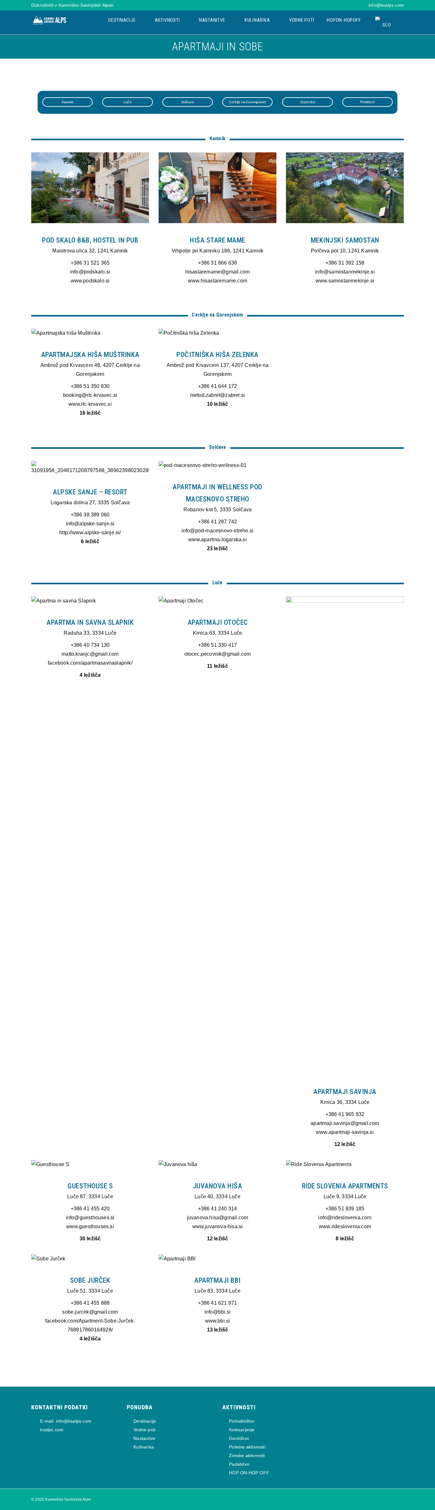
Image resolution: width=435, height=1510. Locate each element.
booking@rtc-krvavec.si (90, 395)
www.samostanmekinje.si (345, 280)
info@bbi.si (217, 1312)
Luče (128, 102)
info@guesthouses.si (90, 1217)
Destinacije (122, 20)
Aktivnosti (168, 20)
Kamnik (68, 102)
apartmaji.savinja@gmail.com (344, 1123)
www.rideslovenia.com (345, 1226)
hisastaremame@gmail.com (217, 271)
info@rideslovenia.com (344, 1217)
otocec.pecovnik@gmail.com (217, 654)
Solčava (187, 102)
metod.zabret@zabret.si (217, 395)
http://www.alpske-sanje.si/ (90, 532)
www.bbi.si (217, 1321)
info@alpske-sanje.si (90, 523)
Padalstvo (239, 1464)
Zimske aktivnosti (247, 1455)
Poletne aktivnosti (247, 1446)
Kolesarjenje (241, 1429)
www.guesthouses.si (90, 1226)
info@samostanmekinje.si (345, 271)
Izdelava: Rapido (337, 1402)
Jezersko (307, 102)
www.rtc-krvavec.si (90, 404)
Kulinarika (258, 20)
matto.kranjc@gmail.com (89, 654)
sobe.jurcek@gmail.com (90, 1312)
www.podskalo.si (90, 280)
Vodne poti (301, 20)
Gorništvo (239, 1438)
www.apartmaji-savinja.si (345, 1132)
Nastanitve (212, 20)
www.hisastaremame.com (217, 280)
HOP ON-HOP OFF (249, 1472)
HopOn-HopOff (344, 20)
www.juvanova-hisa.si (217, 1226)
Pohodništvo (241, 1421)
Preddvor (367, 102)
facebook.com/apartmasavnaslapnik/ (90, 663)
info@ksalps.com (386, 5)
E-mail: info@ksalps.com (65, 1421)
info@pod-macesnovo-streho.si (218, 530)
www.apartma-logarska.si (217, 539)
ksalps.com (51, 1429)
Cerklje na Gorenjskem (247, 102)
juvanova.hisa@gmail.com (217, 1217)
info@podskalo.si (90, 271)
